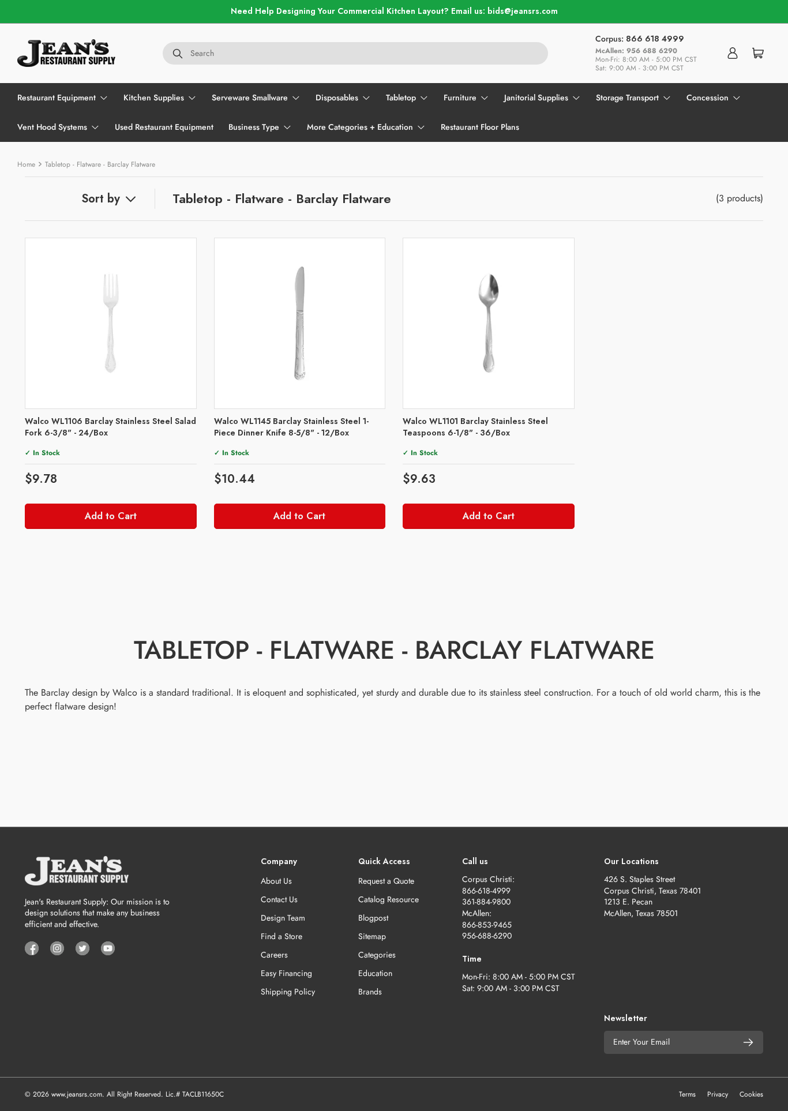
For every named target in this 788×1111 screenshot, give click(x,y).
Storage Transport (627, 97)
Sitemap (372, 936)
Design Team (283, 918)
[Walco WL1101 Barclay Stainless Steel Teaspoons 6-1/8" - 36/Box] (488, 323)
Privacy (717, 1094)
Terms (687, 1094)
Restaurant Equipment (56, 97)
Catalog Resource (388, 899)
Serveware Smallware (250, 97)
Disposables (337, 97)
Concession (707, 97)
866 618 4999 (655, 38)
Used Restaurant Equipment (164, 127)
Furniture (460, 97)
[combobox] (355, 53)
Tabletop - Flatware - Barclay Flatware (100, 164)
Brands (370, 991)
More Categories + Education (360, 127)
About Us (276, 881)
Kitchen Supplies (153, 97)
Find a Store (281, 936)
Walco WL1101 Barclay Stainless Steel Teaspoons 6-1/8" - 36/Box (475, 426)
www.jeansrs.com (76, 1094)
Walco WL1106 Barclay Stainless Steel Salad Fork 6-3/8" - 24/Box (110, 426)
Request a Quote (386, 881)
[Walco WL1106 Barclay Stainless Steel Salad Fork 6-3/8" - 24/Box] (110, 323)
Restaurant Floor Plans (480, 127)
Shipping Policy (288, 991)
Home (26, 164)
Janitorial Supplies (536, 97)
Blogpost (373, 918)
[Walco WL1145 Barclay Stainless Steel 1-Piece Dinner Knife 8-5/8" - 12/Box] (300, 323)
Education (375, 973)
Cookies (751, 1094)
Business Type (253, 127)
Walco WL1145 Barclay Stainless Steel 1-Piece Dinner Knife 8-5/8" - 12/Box (291, 426)
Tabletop (401, 97)
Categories (377, 954)
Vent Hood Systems (52, 127)
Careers (274, 954)
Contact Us (279, 899)
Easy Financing (286, 973)
